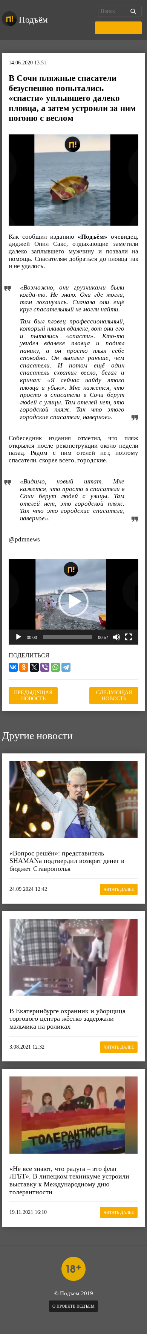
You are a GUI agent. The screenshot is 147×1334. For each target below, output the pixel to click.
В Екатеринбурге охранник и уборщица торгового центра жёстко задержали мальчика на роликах (67, 1018)
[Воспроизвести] (18, 637)
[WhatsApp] (55, 667)
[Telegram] (65, 667)
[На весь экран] (128, 637)
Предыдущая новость (33, 695)
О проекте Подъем (73, 1306)
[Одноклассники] (23, 667)
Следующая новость (114, 695)
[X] (34, 667)
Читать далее (119, 889)
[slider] (67, 637)
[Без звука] (116, 637)
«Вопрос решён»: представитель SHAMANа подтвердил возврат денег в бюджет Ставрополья (66, 860)
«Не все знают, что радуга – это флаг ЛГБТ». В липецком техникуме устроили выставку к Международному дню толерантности (69, 1180)
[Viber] (44, 667)
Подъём (33, 19)
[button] (73, 602)
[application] (73, 602)
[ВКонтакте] (13, 667)
